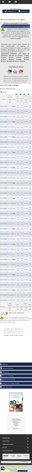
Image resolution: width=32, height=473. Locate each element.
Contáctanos (24, 11)
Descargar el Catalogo (8, 375)
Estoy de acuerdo (22, 470)
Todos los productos (7, 387)
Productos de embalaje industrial (10, 383)
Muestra (20, 37)
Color (14, 99)
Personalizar (14, 470)
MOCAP (26, 461)
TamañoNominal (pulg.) (10, 99)
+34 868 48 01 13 (11, 11)
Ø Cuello (21, 98)
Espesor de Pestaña (26, 98)
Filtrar (3, 92)
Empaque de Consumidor (8, 379)
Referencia (3, 99)
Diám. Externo (18, 98)
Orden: (8, 89)
